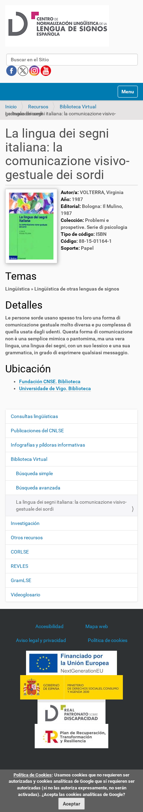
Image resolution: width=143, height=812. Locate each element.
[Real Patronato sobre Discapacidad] (71, 711)
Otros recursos (27, 537)
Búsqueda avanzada (38, 487)
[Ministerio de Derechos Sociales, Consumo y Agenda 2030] (71, 687)
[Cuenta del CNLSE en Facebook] (12, 70)
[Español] (57, 26)
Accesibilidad (49, 626)
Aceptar (71, 803)
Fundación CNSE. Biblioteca (50, 381)
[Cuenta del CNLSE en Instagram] (35, 70)
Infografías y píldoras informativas (48, 445)
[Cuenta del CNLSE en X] (23, 70)
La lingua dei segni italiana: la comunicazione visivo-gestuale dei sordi (71, 505)
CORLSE (20, 552)
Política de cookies (107, 640)
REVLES (19, 566)
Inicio (11, 106)
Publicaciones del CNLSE (37, 430)
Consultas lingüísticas (34, 416)
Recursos (38, 106)
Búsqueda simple (34, 473)
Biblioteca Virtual (78, 106)
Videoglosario (25, 594)
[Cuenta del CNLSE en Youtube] (46, 70)
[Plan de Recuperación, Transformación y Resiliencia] (71, 735)
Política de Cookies (33, 775)
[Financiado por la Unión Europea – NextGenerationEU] (71, 662)
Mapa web (96, 626)
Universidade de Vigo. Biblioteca (55, 388)
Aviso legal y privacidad (41, 640)
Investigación (25, 523)
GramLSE (21, 580)
